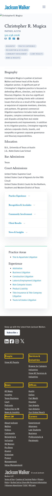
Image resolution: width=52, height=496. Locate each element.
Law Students (35, 429)
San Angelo (34, 405)
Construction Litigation (23, 276)
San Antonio (34, 408)
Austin (31, 391)
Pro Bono (9, 447)
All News (9, 391)
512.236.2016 (12, 35)
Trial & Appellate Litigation (25, 257)
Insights (8, 394)
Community (10, 433)
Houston (32, 401)
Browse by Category (38, 366)
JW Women (9, 443)
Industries (33, 369)
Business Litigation (21, 272)
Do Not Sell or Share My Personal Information (29, 482)
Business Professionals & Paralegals (36, 437)
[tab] (10, 46)
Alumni (8, 451)
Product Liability (20, 288)
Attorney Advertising (13, 485)
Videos (8, 429)
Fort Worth (33, 398)
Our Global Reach (37, 412)
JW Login (32, 485)
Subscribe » (12, 332)
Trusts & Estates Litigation (24, 300)
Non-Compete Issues (22, 284)
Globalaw (9, 454)
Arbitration (17, 268)
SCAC (25, 485)
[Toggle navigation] (44, 6)
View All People (12, 362)
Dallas (31, 394)
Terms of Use (10, 479)
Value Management (13, 465)
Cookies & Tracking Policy (26, 479)
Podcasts (9, 405)
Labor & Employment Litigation (27, 280)
